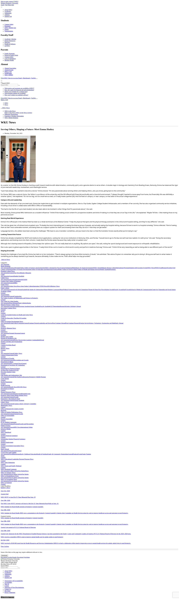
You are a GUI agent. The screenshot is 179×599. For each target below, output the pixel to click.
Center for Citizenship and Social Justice (164, 289)
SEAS (49, 286)
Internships (56, 306)
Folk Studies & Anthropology (35, 289)
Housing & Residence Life (9, 338)
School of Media (6, 429)
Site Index (7, 591)
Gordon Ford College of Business (11, 281)
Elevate (42, 340)
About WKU (8, 10)
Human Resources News (8, 392)
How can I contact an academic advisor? (16, 95)
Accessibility (8, 582)
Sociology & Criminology (80, 289)
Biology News (55, 286)
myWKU (7, 46)
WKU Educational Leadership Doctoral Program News (17, 459)
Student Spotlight (19, 276)
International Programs (122, 268)
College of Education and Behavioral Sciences (44, 269)
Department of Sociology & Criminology (13, 365)
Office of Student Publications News (11, 412)
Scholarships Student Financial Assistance (13, 439)
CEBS (3, 274)
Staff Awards (127, 289)
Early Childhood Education (28, 454)
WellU (3, 456)
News (6, 104)
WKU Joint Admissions (8, 462)
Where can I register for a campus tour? (16, 91)
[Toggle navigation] (1, 108)
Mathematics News (6, 405)
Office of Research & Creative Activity (12, 409)
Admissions (7, 13)
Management (16, 454)
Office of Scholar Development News (12, 321)
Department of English (7, 358)
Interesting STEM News (40, 286)
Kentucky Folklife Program (38, 377)
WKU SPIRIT (8, 75)
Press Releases (13, 303)
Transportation (8, 31)
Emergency (4, 331)
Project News (18, 340)
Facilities (3, 335)
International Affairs (27, 427)
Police (2, 325)
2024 (19, 279)
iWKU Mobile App (10, 28)
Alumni (16, 414)
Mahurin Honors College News (10, 305)
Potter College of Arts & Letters (67, 269)
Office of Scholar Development (21, 269)
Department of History (7, 388)
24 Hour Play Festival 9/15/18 (9, 370)
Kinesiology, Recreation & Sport (10, 399)
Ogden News (5, 284)
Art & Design (18, 289)
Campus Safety (8, 24)
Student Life (8, 16)
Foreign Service (84, 323)
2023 (16, 279)
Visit (6, 5)
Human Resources (9, 41)
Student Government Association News (12, 446)
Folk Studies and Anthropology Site (11, 375)
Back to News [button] (5, 259)
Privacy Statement (9, 592)
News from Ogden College (25, 286)
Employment (17, 393)
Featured (11, 424)
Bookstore (7, 26)
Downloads (4, 555)
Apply (2, 5)
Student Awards (109, 289)
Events (11, 323)
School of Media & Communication (141, 289)
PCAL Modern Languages (8, 422)
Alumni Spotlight (35, 306)
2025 (22, 279)
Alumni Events (8, 70)
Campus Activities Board (8, 345)
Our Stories (21, 471)
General (63, 268)
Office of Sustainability (7, 415)
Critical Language (18, 323)
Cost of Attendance (10, 58)
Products (75, 454)
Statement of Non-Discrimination (14, 587)
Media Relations (5, 266)
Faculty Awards (118, 289)
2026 (25, 279)
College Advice (13, 471)
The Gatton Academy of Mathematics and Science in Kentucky (19, 298)
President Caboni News (8, 271)
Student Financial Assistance (9, 435)
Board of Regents (14, 268)
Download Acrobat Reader (9, 557)
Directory (7, 42)
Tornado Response (14, 333)
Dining (6, 29)
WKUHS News (21, 387)
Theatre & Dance (93, 289)
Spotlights (17, 306)
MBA (15, 283)
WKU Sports (97, 268)
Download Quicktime (23, 557)
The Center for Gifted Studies (9, 301)
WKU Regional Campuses (9, 469)
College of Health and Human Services (88, 269)
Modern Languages (54, 289)
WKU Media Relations (11, 118)
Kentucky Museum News (8, 328)
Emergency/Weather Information (14, 116)
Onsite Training (86, 454)
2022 (13, 279)
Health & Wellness (9, 44)
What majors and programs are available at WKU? (19, 88)
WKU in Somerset (6, 482)
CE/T (51, 306)
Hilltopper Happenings (11, 114)
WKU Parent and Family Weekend (11, 466)
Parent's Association (6, 419)
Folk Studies (17, 377)
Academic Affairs (6, 291)
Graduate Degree (33, 323)
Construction (17, 296)
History (46, 289)
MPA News (17, 427)
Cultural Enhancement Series (9, 355)
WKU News (6, 108)
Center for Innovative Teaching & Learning (13, 318)
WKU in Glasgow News (8, 472)
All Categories (5, 264)
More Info (11, 5)
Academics (7, 11)
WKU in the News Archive (24, 112)
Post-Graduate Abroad (58, 323)
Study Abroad (77, 306)
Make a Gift (8, 71)
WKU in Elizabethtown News (10, 476)
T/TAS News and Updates (8, 452)
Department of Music (7, 362)
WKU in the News (10, 111)
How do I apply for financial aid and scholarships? (19, 90)
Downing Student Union (8, 372)
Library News (5, 402)
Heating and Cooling (7, 336)
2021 (10, 279)
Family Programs (9, 53)
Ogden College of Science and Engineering (32, 268)
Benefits (23, 393)
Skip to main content (7, 1)
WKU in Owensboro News (9, 479)
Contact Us (7, 589)
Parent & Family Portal (11, 55)
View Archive (5, 546)
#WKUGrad (158, 268)
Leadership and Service (45, 323)
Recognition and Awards (21, 360)
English (24, 289)
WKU (6, 103)
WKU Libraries (49, 268)
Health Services (5, 385)
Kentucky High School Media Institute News (14, 395)
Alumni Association (10, 68)
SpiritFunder (8, 73)
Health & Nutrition (42, 454)
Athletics (7, 15)
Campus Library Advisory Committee (25, 404)
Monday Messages (25, 273)
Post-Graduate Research (72, 323)
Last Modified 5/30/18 (7, 597)
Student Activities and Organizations (11, 341)
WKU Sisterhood (6, 432)
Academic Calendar (10, 39)
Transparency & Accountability (13, 581)
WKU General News (15, 363)
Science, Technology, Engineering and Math (102, 323)
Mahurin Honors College (108, 268)
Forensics (113, 269)
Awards (16, 397)
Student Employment (7, 442)
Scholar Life (69, 306)
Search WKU (5, 83)
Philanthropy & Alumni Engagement (83, 268)
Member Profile (9, 60)
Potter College (5, 288)
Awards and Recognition (26, 424)
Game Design (5, 378)
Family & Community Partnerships (58, 454)
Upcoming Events (142, 268)
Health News (13, 387)
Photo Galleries (22, 303)
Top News (57, 268)
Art (2, 352)
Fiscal (11, 454)
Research (165, 268)
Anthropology (25, 377)
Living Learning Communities (31, 340)
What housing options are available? (15, 93)
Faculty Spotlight (45, 306)
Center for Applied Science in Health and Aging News (17, 315)
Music (61, 289)
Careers (6, 586)
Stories (29, 303)
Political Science (68, 289)
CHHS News (5, 278)
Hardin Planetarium (6, 382)
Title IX (6, 584)
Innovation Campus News (8, 308)
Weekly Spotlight (105, 269)
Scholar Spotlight (25, 306)
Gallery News (18, 353)
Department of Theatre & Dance (10, 368)
